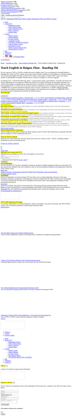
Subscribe (4, 161)
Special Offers (12, 32)
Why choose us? (6, 104)
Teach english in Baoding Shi (27, 63)
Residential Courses (14, 25)
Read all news (5, 207)
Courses (7, 34)
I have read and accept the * (15, 160)
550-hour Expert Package (8, 12)
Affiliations (8, 53)
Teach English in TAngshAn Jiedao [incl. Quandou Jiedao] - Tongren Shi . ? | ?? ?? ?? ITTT (39, 99)
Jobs (6, 51)
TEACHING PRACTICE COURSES (20, 357)
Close (3, 414)
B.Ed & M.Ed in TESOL (16, 49)
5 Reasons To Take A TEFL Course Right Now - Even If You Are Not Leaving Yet (26, 315)
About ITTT (8, 24)
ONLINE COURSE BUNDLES (18, 42)
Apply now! (4, 150)
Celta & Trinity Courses (15, 44)
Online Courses (5, 1)
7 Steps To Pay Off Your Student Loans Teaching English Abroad (20, 260)
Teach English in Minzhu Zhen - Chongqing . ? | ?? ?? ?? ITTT (25, 103)
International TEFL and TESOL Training (44, 19)
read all (3, 318)
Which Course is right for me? (17, 47)
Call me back (5, 404)
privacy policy (23, 160)
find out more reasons (7, 128)
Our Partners (4, 175)
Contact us (8, 54)
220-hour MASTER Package (9, 8)
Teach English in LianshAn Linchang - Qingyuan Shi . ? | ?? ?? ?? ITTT (22, 98)
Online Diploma (5, 3)
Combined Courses (6, 6)
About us (7, 332)
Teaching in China (11, 63)
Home (6, 22)
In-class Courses (9, 335)
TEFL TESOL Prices (14, 27)
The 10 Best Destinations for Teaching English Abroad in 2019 (20, 288)
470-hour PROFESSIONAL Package (12, 10)
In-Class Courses (6, 5)
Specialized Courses (14, 46)
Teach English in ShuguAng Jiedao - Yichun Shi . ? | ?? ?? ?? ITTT (36, 100)
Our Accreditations (6, 163)
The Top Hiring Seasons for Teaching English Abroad (17, 233)
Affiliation (8, 361)
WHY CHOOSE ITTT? (15, 29)
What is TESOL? (13, 30)
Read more (4, 170)
